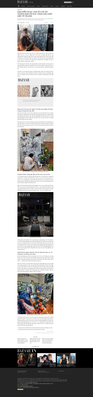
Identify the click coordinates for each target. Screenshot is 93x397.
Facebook (28, 2)
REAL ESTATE (69, 6)
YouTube (32, 2)
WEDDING (63, 6)
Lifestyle (19, 9)
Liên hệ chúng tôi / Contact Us (44, 372)
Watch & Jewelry (31, 6)
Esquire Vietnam (61, 371)
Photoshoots (45, 6)
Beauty (38, 6)
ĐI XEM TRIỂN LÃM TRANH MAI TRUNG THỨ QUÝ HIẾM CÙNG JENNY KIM (31, 329)
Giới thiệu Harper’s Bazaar (22, 371)
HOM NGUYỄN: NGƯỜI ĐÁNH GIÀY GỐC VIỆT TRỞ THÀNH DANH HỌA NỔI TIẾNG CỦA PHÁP (35, 327)
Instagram (30, 2)
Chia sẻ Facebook (52, 22)
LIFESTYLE (57, 6)
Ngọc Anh (22, 22)
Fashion (23, 6)
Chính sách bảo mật (41, 371)
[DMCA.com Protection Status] (20, 389)
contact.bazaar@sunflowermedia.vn (26, 386)
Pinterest (51, 22)
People (51, 6)
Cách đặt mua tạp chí (21, 372)
